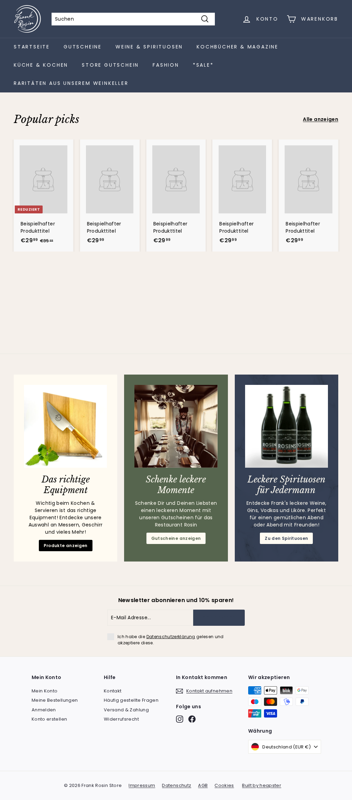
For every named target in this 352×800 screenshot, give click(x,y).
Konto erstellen (49, 719)
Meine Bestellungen (55, 700)
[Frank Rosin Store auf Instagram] (179, 719)
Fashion (166, 65)
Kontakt (112, 691)
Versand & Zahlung (126, 710)
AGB (203, 785)
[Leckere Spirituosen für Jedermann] (286, 426)
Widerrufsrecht (121, 719)
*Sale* (203, 65)
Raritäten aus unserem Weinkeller (71, 83)
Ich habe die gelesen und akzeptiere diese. (171, 640)
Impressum (142, 785)
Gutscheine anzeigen (176, 538)
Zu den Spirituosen (286, 538)
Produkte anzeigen (66, 545)
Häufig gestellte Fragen (131, 700)
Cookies (224, 785)
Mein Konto (45, 691)
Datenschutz (176, 785)
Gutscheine (83, 46)
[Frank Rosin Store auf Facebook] (192, 719)
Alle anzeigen (320, 119)
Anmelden (44, 710)
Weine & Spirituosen (149, 46)
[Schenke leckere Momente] (175, 426)
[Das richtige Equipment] (65, 426)
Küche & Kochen (41, 65)
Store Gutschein (110, 65)
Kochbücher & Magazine (237, 46)
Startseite (32, 46)
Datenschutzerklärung (170, 637)
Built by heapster (261, 785)
